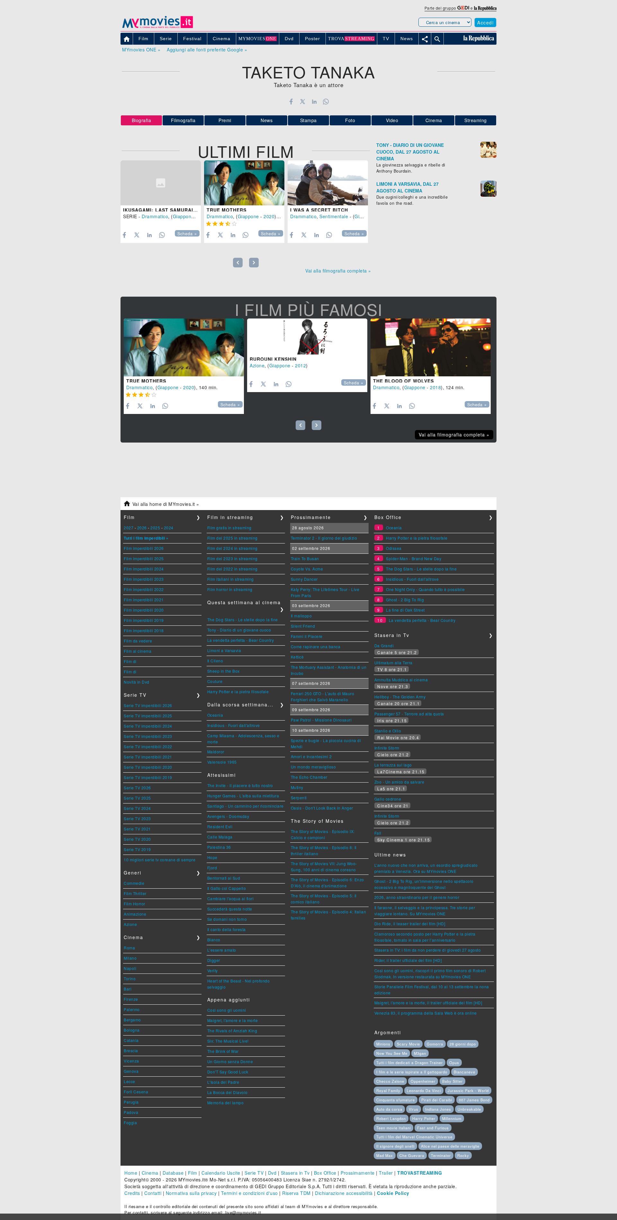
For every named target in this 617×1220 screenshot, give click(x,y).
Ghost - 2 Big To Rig (405, 599)
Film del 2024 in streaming (232, 548)
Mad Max (384, 1155)
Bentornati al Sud (223, 878)
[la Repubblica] (485, 8)
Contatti (152, 1193)
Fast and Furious (433, 1127)
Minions (383, 1043)
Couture (215, 681)
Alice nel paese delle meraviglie (450, 1146)
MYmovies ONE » (141, 49)
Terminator (441, 1155)
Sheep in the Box (223, 671)
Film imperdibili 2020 (144, 610)
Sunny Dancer (304, 579)
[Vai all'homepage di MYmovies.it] (157, 27)
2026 (142, 527)
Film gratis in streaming (229, 527)
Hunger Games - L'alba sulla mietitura (243, 795)
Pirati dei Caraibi (436, 1099)
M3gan (420, 1053)
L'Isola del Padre (223, 1082)
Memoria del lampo (225, 1102)
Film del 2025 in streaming (232, 538)
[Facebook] (291, 101)
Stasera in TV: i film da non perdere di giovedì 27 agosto (427, 950)
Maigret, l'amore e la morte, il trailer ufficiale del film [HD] (428, 1002)
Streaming (475, 120)
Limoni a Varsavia (224, 650)
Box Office (325, 1173)
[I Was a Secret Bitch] (328, 183)
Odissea (394, 548)
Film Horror (134, 903)
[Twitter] (302, 101)
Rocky (463, 1155)
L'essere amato (221, 950)
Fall (377, 833)
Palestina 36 (219, 847)
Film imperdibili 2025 (144, 558)
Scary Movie (408, 1043)
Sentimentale (333, 216)
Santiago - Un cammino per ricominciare (245, 806)
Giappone (183, 216)
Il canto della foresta (226, 929)
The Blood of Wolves (403, 381)
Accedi (485, 22)
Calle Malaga (220, 836)
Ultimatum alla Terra (393, 662)
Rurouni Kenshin (273, 359)
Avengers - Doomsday (228, 816)
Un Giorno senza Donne (230, 1061)
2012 (300, 365)
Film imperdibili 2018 (144, 630)
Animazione (135, 914)
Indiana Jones (438, 1109)
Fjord (212, 867)
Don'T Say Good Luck (227, 1071)
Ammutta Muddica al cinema (401, 679)
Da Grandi (384, 645)
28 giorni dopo (463, 1043)
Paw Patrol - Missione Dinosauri (321, 719)
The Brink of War (223, 1051)
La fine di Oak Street (405, 610)
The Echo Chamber (309, 777)
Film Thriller (135, 893)
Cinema (433, 120)
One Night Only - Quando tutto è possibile (425, 589)
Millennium (451, 1118)
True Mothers (226, 210)
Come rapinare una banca (316, 646)
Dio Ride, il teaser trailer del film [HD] (409, 923)
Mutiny (297, 787)
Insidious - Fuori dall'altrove (233, 725)
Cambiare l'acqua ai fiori (230, 898)
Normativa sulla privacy (191, 1193)
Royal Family (388, 1090)
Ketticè (297, 656)
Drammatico (155, 216)
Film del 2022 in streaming (232, 568)
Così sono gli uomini (226, 1010)
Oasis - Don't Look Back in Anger (322, 808)
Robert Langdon (391, 1118)
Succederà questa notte (229, 908)
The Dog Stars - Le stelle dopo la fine (242, 619)
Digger (213, 960)
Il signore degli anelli (395, 1146)
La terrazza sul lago (393, 764)
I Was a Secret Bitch (319, 210)
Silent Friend (303, 626)
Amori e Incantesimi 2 (311, 756)
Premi (225, 120)
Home (130, 1173)
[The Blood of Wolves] (431, 347)
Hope (212, 857)
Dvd (272, 1173)
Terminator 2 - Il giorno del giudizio (324, 538)
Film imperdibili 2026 (144, 548)
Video (392, 120)
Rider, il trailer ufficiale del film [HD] (408, 960)
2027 (128, 527)
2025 (155, 527)
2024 (169, 527)
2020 (269, 216)
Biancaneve (464, 1071)
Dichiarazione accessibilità (344, 1193)
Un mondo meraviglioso (313, 766)
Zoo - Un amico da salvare (399, 782)
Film (192, 1173)
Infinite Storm (386, 747)
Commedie (134, 883)
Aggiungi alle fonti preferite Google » (207, 49)
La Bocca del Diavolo (227, 1092)
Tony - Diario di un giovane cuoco (239, 629)
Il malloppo (301, 615)
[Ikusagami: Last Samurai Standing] (161, 183)
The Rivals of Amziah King (232, 1030)
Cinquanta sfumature (395, 1099)
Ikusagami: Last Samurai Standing (171, 210)
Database (173, 1173)
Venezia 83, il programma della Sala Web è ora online (425, 1013)
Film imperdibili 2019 (144, 620)
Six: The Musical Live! (228, 1041)
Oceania (215, 715)
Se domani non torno (227, 919)
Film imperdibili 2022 (144, 589)
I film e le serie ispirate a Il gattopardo (411, 1071)
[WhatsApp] (326, 101)
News (267, 120)
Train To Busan (305, 558)
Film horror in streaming (230, 589)
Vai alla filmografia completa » (338, 270)
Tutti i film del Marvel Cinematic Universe (414, 1136)
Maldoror (215, 751)
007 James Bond (474, 1099)
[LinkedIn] (314, 101)
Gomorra (435, 1043)
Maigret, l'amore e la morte (232, 1020)
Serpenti (299, 797)
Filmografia (183, 120)
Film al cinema (137, 651)
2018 (435, 387)
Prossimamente (358, 1173)
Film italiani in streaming (230, 579)
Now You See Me (391, 1053)
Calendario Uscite (220, 1173)
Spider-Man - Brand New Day (413, 558)
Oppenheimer (423, 1081)
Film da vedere (138, 640)
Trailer (386, 1173)
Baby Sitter (452, 1081)
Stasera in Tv (295, 1173)
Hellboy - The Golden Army (400, 696)
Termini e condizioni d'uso (249, 1193)
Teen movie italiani (393, 1127)
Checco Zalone (390, 1081)
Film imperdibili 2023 (144, 579)
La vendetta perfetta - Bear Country (240, 640)
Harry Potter (423, 1118)
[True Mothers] (244, 183)
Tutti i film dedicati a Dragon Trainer (409, 1062)
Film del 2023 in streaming (232, 558)
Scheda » (187, 234)
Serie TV (254, 1173)
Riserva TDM (296, 1193)
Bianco (213, 939)
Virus (413, 1109)
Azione (257, 365)
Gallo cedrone (387, 799)
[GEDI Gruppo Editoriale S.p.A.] (463, 8)
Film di (130, 661)
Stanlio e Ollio (387, 730)
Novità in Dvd (136, 682)
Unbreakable (469, 1109)
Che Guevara (411, 1155)
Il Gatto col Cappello (226, 888)
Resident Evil (220, 826)
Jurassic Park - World (468, 1090)
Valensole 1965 (222, 762)
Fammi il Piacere (307, 636)
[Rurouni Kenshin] (307, 336)
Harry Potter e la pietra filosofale (238, 691)
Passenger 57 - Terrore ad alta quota (409, 713)
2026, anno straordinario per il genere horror (417, 897)
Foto (350, 120)
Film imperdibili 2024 (144, 568)
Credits (132, 1193)
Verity (212, 970)
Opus (454, 1062)
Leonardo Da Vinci (424, 1090)
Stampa (308, 120)
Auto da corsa (389, 1109)
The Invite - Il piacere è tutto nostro (240, 785)
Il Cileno (215, 660)
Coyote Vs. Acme (307, 568)
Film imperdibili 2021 (144, 599)
